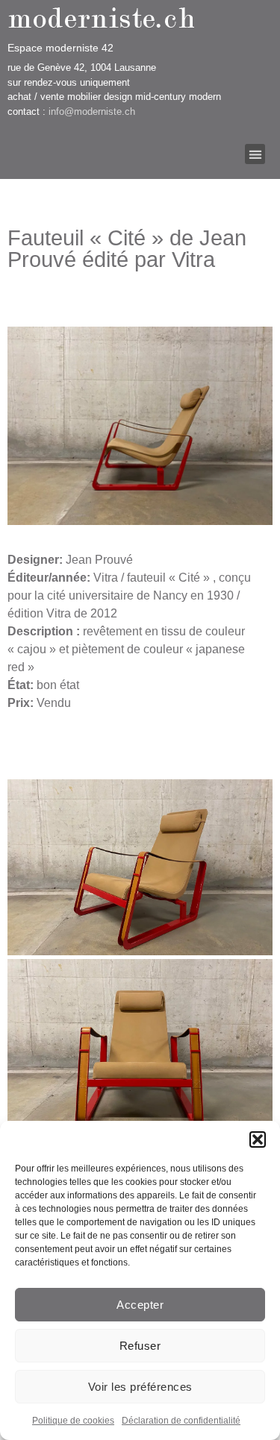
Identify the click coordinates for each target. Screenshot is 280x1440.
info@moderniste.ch (92, 111)
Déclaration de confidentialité (181, 1420)
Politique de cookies (73, 1420)
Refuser (140, 1345)
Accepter (140, 1304)
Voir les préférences (140, 1386)
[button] (257, 1139)
